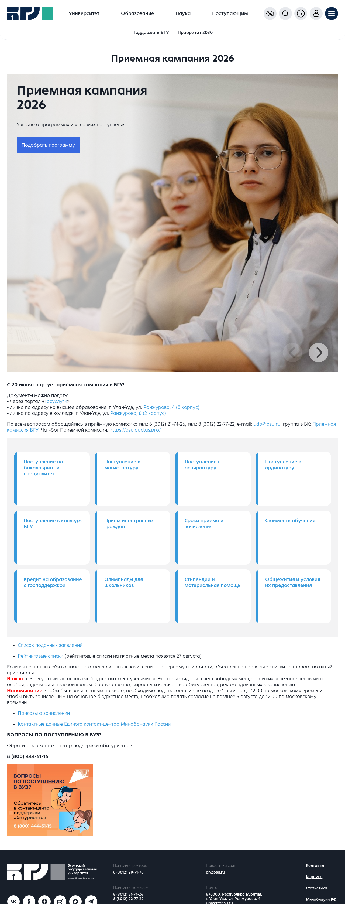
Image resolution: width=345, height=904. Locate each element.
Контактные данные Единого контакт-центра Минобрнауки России (94, 724)
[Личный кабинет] (316, 13)
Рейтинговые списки (40, 656)
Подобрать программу (48, 145)
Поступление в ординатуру (283, 464)
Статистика (316, 888)
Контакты (315, 866)
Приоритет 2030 (195, 32)
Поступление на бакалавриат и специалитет (43, 467)
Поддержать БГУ (150, 32)
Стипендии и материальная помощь (213, 582)
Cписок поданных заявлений (50, 645)
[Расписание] (300, 13)
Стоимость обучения (290, 520)
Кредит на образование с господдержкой (53, 582)
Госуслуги (55, 401)
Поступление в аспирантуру (203, 464)
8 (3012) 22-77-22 (128, 899)
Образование (137, 13)
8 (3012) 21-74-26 (128, 894)
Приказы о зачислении (44, 713)
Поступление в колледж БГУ (53, 523)
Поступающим (230, 13)
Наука (183, 13)
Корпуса (314, 877)
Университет (84, 13)
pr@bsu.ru (215, 872)
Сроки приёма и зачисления (204, 523)
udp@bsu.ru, (267, 424)
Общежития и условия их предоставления (292, 582)
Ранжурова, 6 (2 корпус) (138, 413)
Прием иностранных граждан (129, 523)
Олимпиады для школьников (123, 582)
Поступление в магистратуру (122, 464)
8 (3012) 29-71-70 (128, 872)
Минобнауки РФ (321, 900)
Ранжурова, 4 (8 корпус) (171, 407)
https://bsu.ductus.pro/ (135, 430)
